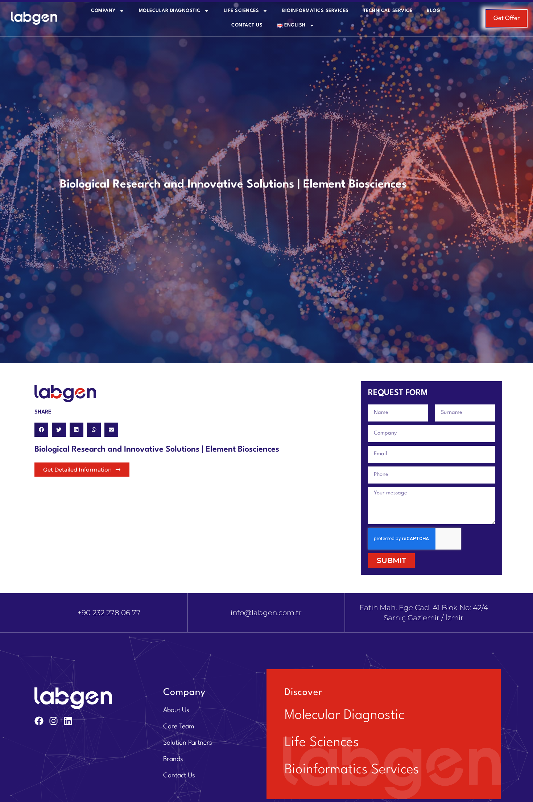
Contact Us (247, 25)
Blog (433, 10)
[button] (41, 429)
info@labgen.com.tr (266, 612)
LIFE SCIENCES (241, 10)
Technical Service (388, 10)
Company (103, 10)
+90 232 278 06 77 (109, 612)
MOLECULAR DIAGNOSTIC (170, 10)
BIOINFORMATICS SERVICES (315, 10)
